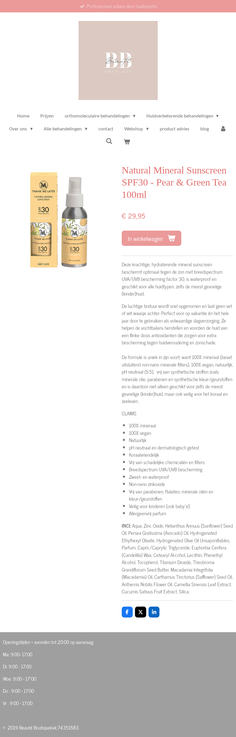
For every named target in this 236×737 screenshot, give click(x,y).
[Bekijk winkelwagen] (126, 142)
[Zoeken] (109, 141)
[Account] (223, 129)
